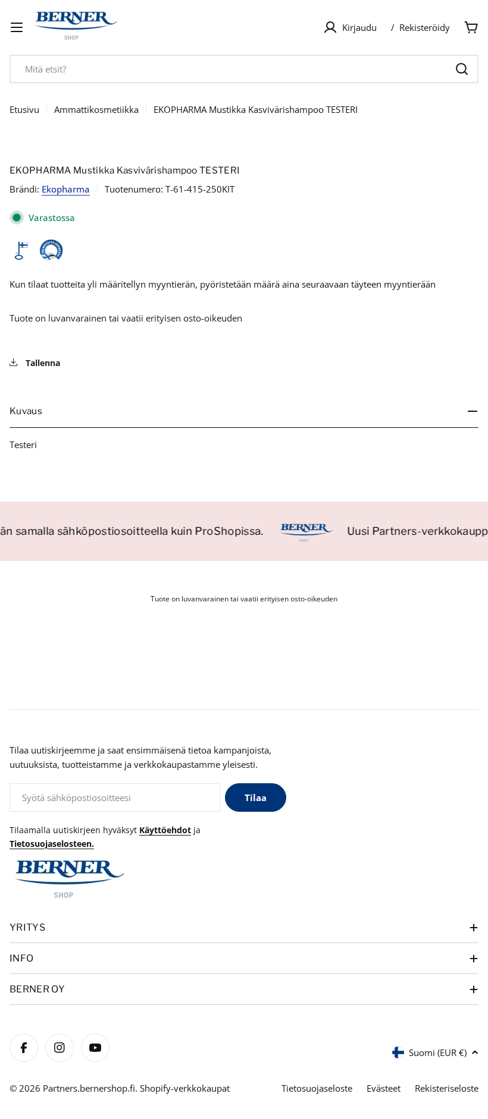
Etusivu (24, 109)
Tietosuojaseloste (316, 1088)
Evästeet (384, 1088)
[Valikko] (17, 27)
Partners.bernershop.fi (89, 1088)
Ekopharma (66, 189)
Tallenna (41, 362)
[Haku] (462, 69)
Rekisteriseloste (446, 1088)
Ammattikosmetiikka (96, 109)
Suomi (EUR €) (438, 1052)
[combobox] (244, 69)
